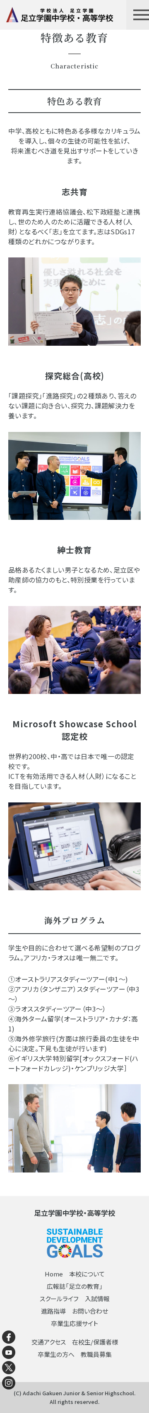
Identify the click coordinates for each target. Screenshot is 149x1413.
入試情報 (97, 1298)
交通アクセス (48, 1342)
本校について (87, 1274)
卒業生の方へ (56, 1354)
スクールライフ (59, 1298)
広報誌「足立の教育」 (75, 1286)
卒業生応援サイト (74, 1323)
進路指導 (53, 1311)
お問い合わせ (90, 1311)
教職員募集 (96, 1354)
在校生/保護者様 (95, 1342)
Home (54, 1274)
